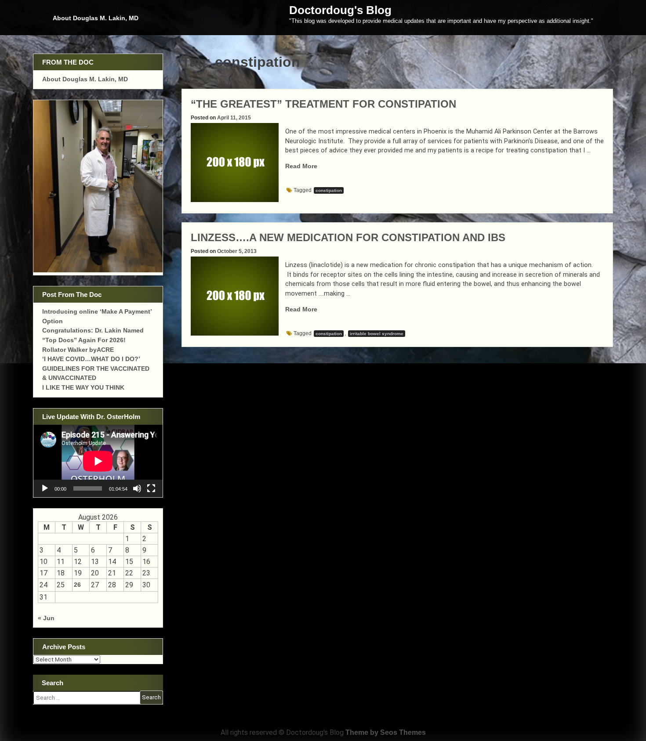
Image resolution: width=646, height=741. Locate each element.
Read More (301, 166)
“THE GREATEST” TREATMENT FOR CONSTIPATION (323, 104)
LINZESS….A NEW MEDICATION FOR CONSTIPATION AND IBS (348, 237)
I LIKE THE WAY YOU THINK (83, 387)
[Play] (44, 488)
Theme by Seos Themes (385, 732)
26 (77, 584)
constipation (329, 190)
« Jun (46, 618)
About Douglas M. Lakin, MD (95, 18)
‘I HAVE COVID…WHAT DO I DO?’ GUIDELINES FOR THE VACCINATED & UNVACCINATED (95, 368)
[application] (98, 461)
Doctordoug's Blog (340, 10)
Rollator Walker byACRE (78, 349)
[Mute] (137, 488)
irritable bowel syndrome (376, 333)
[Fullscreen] (151, 488)
